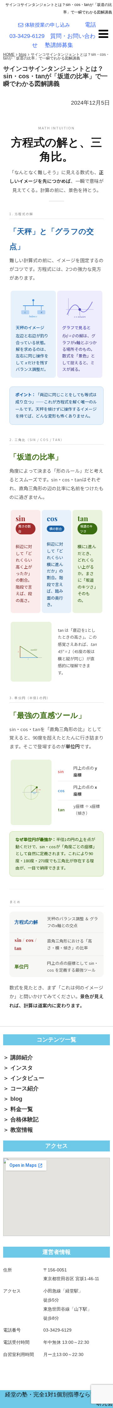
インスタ (21, 1068)
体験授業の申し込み (50, 25)
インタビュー (27, 1078)
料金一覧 (21, 1109)
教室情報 (21, 1130)
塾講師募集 (59, 45)
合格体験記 (24, 1119)
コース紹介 (24, 1088)
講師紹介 (21, 1057)
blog (16, 1099)
